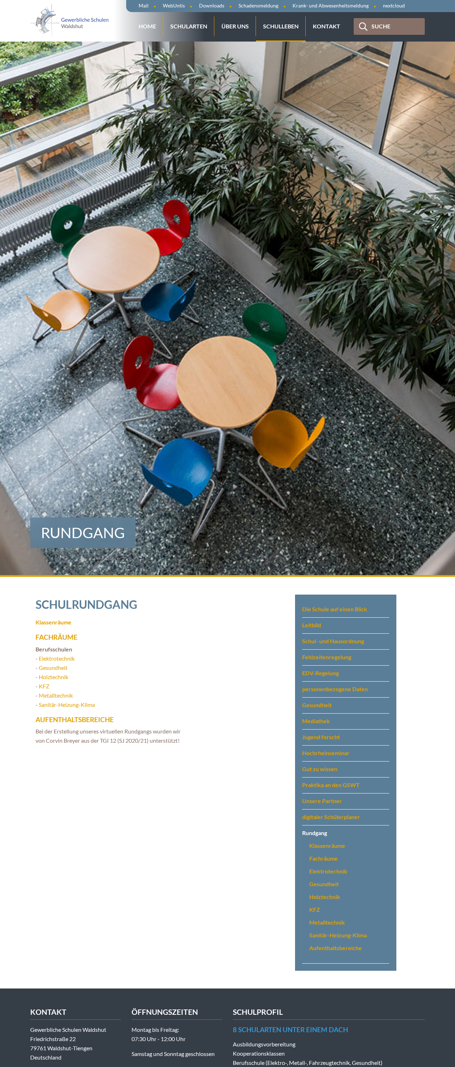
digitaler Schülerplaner (331, 816)
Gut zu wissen (319, 768)
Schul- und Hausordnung (333, 641)
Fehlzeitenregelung (326, 657)
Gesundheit (53, 667)
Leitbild (311, 625)
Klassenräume (327, 845)
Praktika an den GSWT (331, 784)
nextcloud (394, 5)
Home (147, 26)
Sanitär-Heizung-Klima (67, 704)
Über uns (235, 26)
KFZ (44, 686)
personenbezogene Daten (335, 689)
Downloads (211, 5)
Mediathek (316, 720)
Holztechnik (53, 676)
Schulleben (281, 26)
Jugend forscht (321, 736)
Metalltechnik (56, 695)
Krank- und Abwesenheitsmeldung (331, 5)
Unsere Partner (322, 800)
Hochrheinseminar (325, 752)
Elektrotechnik (57, 658)
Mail (144, 5)
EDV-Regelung (320, 673)
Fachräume (56, 637)
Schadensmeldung (258, 5)
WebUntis (174, 5)
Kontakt (326, 26)
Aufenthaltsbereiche (75, 719)
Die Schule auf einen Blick (334, 609)
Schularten (188, 26)
